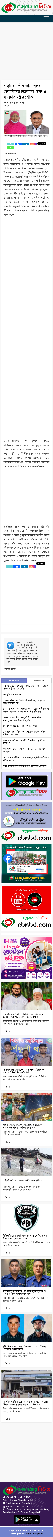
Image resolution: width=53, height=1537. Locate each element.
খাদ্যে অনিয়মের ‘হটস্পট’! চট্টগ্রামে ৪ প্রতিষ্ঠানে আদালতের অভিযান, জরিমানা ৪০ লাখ (22, 1126)
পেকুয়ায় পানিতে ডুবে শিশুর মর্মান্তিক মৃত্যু (20, 726)
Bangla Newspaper (34, 1533)
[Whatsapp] (10, 147)
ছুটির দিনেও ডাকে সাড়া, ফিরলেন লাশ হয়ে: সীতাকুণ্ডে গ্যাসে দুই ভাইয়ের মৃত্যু (25, 1348)
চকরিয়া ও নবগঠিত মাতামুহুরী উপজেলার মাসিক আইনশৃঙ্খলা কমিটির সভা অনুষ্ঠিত (22, 719)
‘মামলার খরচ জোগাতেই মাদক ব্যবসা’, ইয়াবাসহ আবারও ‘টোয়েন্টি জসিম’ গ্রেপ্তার (23, 1071)
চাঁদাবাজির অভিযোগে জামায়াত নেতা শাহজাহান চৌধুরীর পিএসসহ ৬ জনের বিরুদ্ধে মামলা (23, 1015)
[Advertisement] (26, 52)
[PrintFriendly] (10, 144)
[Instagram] (33, 144)
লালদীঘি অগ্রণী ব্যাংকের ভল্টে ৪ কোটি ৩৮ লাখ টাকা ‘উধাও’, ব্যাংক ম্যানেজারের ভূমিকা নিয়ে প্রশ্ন (25, 1403)
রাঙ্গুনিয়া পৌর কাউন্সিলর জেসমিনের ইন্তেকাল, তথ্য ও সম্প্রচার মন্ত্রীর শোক (25, 91)
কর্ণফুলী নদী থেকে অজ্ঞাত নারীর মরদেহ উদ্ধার (22, 1180)
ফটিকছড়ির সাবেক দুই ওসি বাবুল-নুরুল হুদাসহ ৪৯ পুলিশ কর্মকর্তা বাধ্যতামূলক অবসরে (24, 1292)
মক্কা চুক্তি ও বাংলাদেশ (12, 694)
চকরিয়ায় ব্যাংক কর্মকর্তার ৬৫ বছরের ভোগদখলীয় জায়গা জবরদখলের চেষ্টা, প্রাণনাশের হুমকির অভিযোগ (26, 710)
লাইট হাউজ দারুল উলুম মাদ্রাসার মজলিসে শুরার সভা (24, 766)
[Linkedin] (25, 144)
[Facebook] (18, 144)
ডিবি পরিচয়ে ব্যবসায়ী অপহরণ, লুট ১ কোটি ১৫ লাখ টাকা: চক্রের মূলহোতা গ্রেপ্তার (25, 1237)
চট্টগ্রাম (7, 1031)
